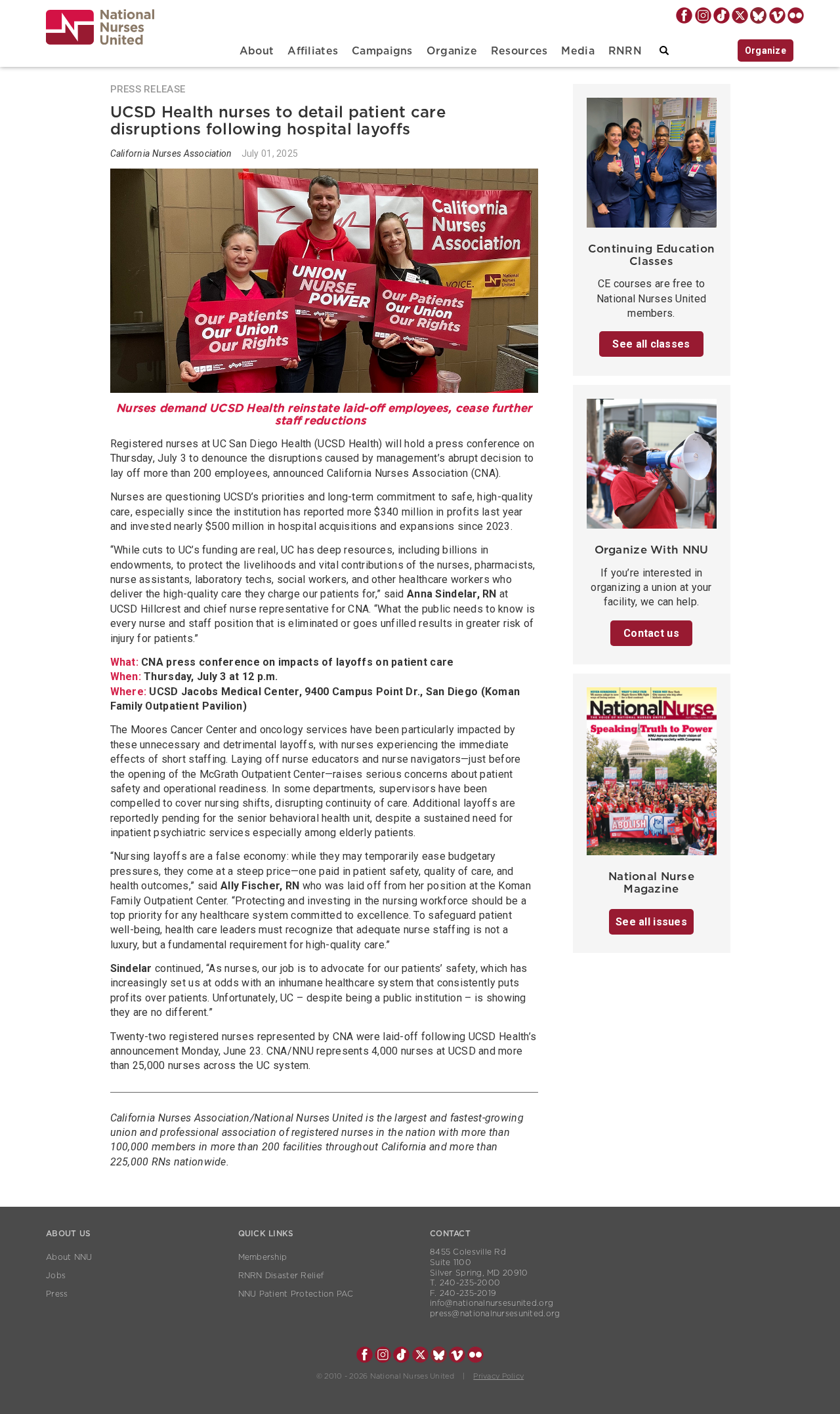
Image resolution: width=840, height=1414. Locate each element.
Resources (519, 51)
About (257, 51)
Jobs (56, 1276)
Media (577, 51)
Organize (452, 51)
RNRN (625, 51)
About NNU (69, 1257)
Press (57, 1294)
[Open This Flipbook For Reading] (652, 775)
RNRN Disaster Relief (281, 1276)
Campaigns (382, 51)
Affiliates (312, 51)
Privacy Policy (498, 1376)
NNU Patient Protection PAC (296, 1294)
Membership (262, 1257)
